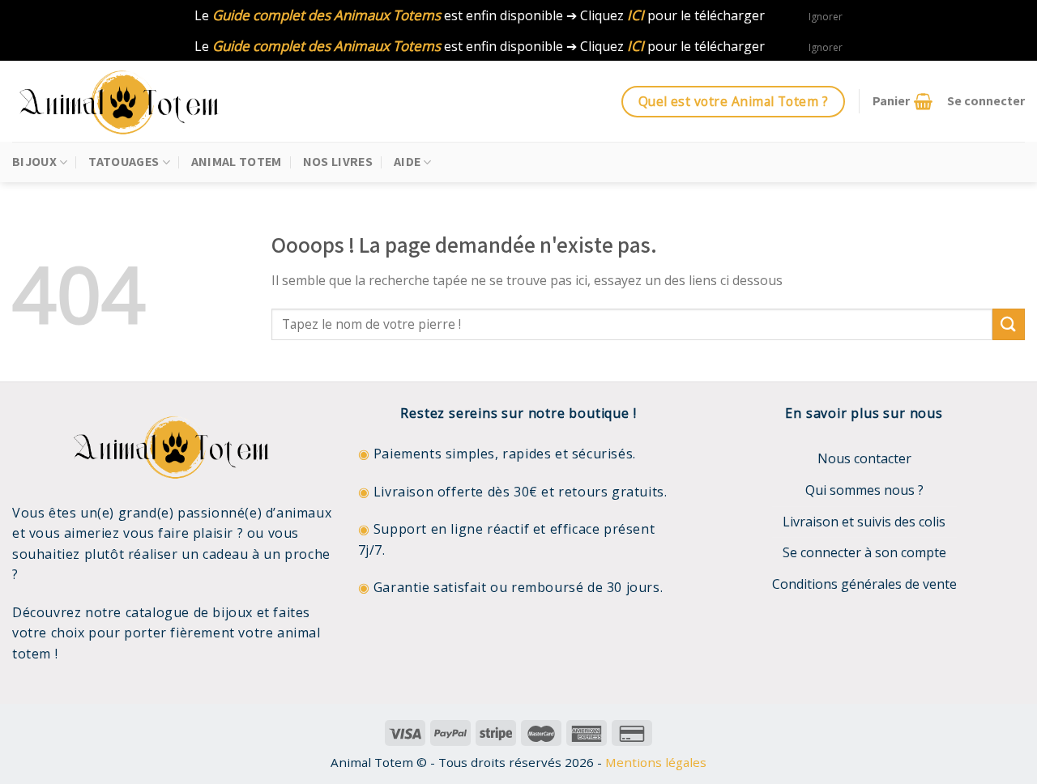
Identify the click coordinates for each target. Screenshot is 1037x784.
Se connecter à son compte (864, 552)
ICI (635, 15)
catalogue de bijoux (189, 612)
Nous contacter (864, 458)
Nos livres (338, 161)
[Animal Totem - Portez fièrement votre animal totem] (133, 101)
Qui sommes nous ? (864, 490)
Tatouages (123, 161)
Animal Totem (236, 161)
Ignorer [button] (826, 16)
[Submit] (1008, 324)
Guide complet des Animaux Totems (326, 15)
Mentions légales (655, 762)
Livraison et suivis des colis (864, 521)
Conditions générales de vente (864, 584)
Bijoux (34, 161)
